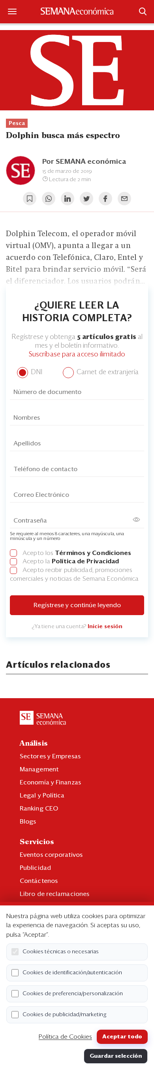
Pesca (17, 123)
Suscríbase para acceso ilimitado (77, 354)
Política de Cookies (65, 1037)
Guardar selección (116, 1056)
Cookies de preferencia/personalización (73, 993)
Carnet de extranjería (107, 372)
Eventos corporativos (51, 855)
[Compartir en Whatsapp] (48, 198)
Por (84, 161)
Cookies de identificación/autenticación (72, 972)
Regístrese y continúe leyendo (77, 605)
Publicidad (35, 868)
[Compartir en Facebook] (105, 198)
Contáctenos (39, 881)
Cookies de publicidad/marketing (65, 1014)
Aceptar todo (122, 1037)
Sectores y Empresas (50, 756)
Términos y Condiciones (93, 553)
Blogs (28, 821)
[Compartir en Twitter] (86, 198)
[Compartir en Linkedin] (67, 198)
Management (39, 769)
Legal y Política (42, 795)
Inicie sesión (105, 626)
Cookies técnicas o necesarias (61, 951)
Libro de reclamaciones (54, 894)
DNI (35, 372)
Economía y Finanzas (50, 782)
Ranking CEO (39, 808)
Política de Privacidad (85, 561)
